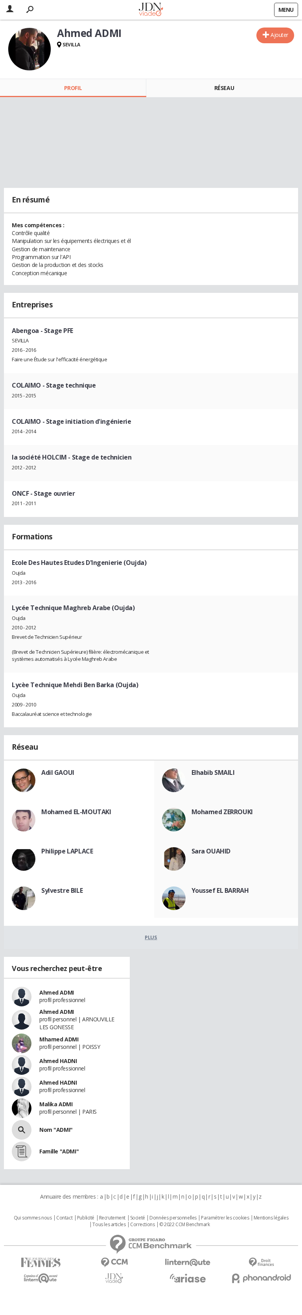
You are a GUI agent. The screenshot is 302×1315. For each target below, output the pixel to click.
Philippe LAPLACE (67, 851)
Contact (64, 1218)
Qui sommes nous (33, 1218)
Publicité (85, 1218)
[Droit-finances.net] (261, 1262)
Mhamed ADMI (58, 1039)
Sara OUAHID (211, 851)
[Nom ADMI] (21, 1130)
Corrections (142, 1224)
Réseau (224, 88)
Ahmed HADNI (58, 1061)
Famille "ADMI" (59, 1151)
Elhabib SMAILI (213, 772)
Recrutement (112, 1218)
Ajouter (279, 35)
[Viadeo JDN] (114, 1278)
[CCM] (114, 1262)
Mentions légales (271, 1218)
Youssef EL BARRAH (220, 890)
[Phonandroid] (261, 1278)
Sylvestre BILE (62, 890)
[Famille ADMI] (21, 1151)
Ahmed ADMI (56, 992)
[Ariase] (188, 1278)
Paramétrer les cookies (225, 1218)
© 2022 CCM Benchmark (184, 1224)
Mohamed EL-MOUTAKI (76, 811)
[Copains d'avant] (40, 1278)
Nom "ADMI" (56, 1129)
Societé (137, 1218)
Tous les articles (108, 1224)
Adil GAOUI (57, 772)
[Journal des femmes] (40, 1262)
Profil (73, 88)
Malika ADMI (55, 1104)
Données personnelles (173, 1218)
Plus (151, 937)
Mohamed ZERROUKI (222, 811)
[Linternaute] (188, 1262)
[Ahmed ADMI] (29, 49)
